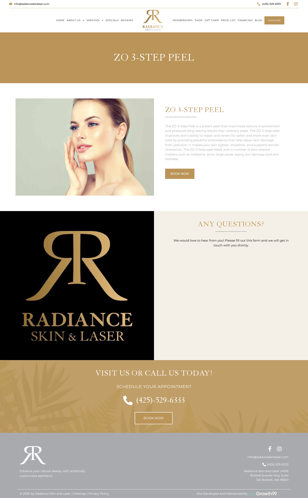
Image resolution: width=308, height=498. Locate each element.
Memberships (183, 20)
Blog (258, 20)
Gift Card (212, 20)
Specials (112, 20)
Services (93, 20)
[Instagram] (296, 4)
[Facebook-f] (288, 4)
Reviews (127, 20)
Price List (228, 20)
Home (60, 20)
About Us (74, 20)
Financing (245, 20)
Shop (199, 20)
